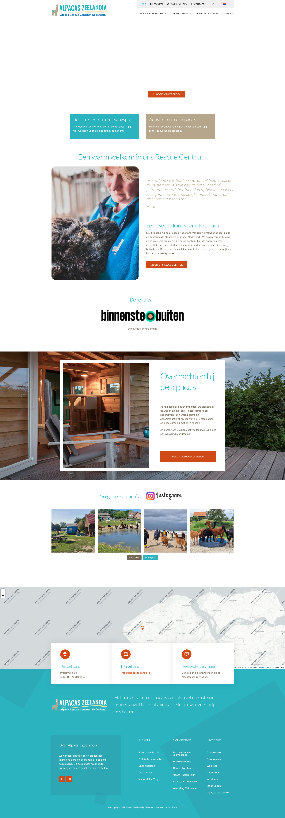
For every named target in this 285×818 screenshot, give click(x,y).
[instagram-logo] (164, 492)
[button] (142, 628)
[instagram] (69, 779)
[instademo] (142, 510)
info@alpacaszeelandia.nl (135, 672)
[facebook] (62, 779)
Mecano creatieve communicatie (161, 807)
